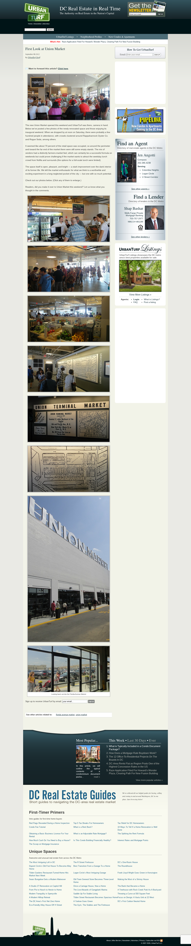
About (108, 940)
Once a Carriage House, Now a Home (89, 886)
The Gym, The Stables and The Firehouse (91, 905)
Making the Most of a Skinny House (133, 879)
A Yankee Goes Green (83, 901)
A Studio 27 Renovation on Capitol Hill (45, 886)
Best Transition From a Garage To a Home (91, 866)
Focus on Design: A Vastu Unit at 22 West (136, 897)
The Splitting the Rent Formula (131, 833)
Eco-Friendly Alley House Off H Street (45, 905)
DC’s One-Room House (128, 862)
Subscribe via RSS (153, 940)
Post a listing (150, 302)
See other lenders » (140, 237)
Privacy (142, 940)
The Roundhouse (125, 866)
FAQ (135, 302)
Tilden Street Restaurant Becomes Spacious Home (95, 897)
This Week (116, 740)
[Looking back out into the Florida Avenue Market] (69, 669)
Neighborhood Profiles (91, 36)
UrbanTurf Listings (65, 36)
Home (30, 24)
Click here (63, 68)
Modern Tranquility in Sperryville (43, 894)
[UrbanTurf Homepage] (39, 12)
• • (95, 36)
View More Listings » (140, 294)
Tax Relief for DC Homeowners (131, 823)
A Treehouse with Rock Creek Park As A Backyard (139, 890)
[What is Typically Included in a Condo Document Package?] (88, 762)
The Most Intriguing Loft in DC (42, 862)
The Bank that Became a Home (131, 886)
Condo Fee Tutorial (37, 827)
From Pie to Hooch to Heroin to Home (45, 890)
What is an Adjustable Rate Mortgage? (90, 833)
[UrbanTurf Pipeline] (140, 134)
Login (136, 299)
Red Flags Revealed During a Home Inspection (49, 823)
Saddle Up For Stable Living (85, 894)
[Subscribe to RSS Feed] (161, 940)
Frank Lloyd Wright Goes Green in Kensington (137, 873)
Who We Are (116, 940)
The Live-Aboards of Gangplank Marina (90, 890)
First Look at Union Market (45, 48)
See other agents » (140, 189)
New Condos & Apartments (121, 36)
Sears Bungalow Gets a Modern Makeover (47, 879)
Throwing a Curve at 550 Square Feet (134, 894)
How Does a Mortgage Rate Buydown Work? (132, 753)
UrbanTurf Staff (34, 57)
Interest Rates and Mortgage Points (133, 840)
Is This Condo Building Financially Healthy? (92, 840)
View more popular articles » (149, 780)
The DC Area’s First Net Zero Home (44, 901)
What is (152, 299)
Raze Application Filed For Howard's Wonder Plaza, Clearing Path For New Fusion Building (101, 42)
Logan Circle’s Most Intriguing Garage (89, 873)
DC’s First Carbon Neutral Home (131, 901)
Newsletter (37, 24)
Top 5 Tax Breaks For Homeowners (88, 823)
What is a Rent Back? (82, 827)
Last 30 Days (136, 740)
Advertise (46, 24)
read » (97, 777)
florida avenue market (65, 715)
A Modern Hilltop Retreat (39, 897)
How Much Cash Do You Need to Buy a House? (49, 840)
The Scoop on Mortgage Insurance (44, 844)
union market (81, 715)
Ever (152, 740)
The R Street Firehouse (83, 862)
